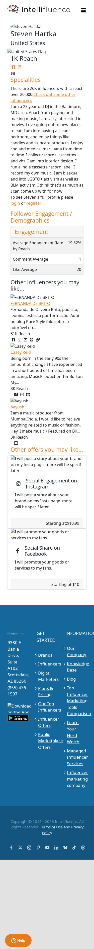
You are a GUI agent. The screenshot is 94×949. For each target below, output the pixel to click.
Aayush (17, 407)
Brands (45, 655)
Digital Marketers (47, 676)
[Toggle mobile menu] (83, 10)
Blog (71, 679)
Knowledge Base (76, 667)
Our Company (76, 651)
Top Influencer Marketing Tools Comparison (76, 700)
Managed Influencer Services (76, 757)
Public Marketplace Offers (47, 740)
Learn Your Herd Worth (73, 732)
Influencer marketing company (76, 778)
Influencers (47, 664)
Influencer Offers (47, 722)
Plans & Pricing (45, 691)
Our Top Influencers (47, 707)
